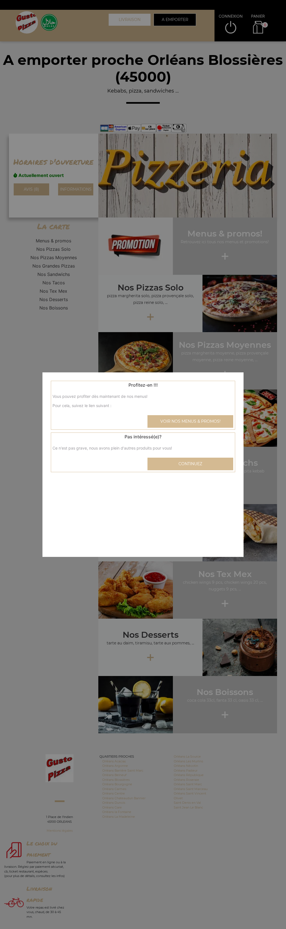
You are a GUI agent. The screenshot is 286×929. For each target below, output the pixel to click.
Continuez (190, 463)
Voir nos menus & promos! (190, 421)
